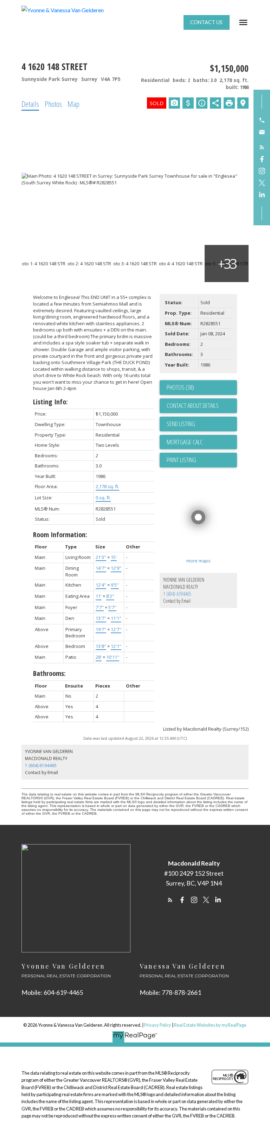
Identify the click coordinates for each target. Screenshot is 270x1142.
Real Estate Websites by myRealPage (210, 1025)
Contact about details (193, 405)
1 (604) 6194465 (177, 593)
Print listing (181, 460)
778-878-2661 (181, 992)
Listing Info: (50, 401)
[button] (206, 22)
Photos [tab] (53, 103)
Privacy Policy (157, 1025)
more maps (198, 561)
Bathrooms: (49, 673)
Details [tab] (30, 103)
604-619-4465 (63, 992)
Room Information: (60, 534)
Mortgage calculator (202, 442)
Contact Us (206, 22)
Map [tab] (73, 103)
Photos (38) (180, 387)
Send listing (181, 423)
